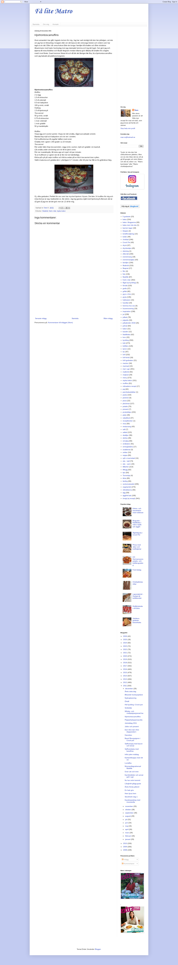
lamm (125, 349)
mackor (125, 363)
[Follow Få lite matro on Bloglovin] (130, 207)
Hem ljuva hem (130, 793)
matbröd (126, 372)
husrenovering (128, 308)
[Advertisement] (74, 297)
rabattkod (126, 418)
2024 (125, 643)
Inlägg (126, 859)
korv (124, 337)
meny (125, 378)
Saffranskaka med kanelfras (132, 750)
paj (124, 389)
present (125, 409)
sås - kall (126, 461)
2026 (125, 636)
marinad (126, 366)
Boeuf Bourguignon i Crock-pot (132, 739)
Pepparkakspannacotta (133, 720)
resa (124, 424)
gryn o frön (127, 294)
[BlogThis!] (62, 208)
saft (124, 429)
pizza (125, 401)
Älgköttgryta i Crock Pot (138, 534)
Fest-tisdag (137, 570)
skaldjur (126, 435)
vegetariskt (127, 487)
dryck (125, 245)
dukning (126, 251)
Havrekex (128, 735)
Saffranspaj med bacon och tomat (134, 745)
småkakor (126, 444)
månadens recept (129, 386)
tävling (125, 481)
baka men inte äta (129, 225)
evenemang (127, 257)
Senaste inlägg (40, 318)
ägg (124, 493)
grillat (125, 291)
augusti (128, 816)
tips (124, 472)
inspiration (127, 311)
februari (128, 836)
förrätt (125, 285)
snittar (125, 452)
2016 (125, 669)
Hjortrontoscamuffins (133, 717)
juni (126, 823)
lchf (124, 355)
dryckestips (127, 248)
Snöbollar (128, 708)
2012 (125, 682)
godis (125, 288)
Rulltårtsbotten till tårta (138, 607)
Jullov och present (132, 726)
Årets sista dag (130, 691)
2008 (125, 850)
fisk (124, 274)
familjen (126, 263)
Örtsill (127, 701)
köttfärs (125, 346)
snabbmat (126, 450)
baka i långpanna (129, 222)
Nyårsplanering (130, 698)
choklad (126, 239)
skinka (125, 438)
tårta (124, 478)
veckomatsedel (128, 484)
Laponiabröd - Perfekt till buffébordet (138, 596)
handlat (125, 303)
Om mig (46, 24)
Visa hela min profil (127, 128)
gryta (125, 297)
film (124, 271)
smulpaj (126, 441)
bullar (125, 237)
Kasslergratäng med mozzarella (132, 801)
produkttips (127, 412)
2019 (125, 659)
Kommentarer (128, 864)
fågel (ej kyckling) (129, 283)
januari (128, 839)
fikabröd (45, 211)
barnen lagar (127, 228)
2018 (125, 663)
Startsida (36, 24)
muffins (125, 383)
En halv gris (129, 790)
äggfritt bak (127, 495)
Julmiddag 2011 (131, 723)
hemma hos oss (129, 306)
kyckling (126, 340)
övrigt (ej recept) (129, 498)
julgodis (125, 320)
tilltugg (125, 470)
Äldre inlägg (108, 318)
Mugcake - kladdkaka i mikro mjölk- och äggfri (137, 524)
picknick (126, 398)
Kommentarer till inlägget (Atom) (60, 322)
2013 (125, 679)
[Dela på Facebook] (67, 208)
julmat (125, 326)
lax (124, 352)
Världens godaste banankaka (137, 620)
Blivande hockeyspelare (134, 695)
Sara (136, 110)
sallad (125, 432)
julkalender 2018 (129, 323)
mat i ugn (126, 369)
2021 (125, 653)
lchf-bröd (126, 357)
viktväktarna (127, 490)
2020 (125, 656)
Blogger (98, 949)
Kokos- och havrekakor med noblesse (138, 510)
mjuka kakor (61, 211)
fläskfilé (125, 277)
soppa (125, 455)
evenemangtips (128, 260)
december (129, 689)
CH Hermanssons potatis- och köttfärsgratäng (138, 561)
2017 (125, 666)
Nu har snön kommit (132, 780)
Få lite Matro (53, 11)
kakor (125, 329)
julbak (125, 317)
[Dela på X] (64, 208)
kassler (125, 332)
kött (124, 343)
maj (126, 826)
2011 (125, 686)
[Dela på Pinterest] (69, 208)
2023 (125, 646)
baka (124, 219)
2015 (125, 672)
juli (126, 819)
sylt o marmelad (129, 458)
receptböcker (128, 421)
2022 (125, 649)
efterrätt (126, 254)
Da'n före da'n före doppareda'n (132, 731)
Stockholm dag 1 (131, 797)
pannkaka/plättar (129, 392)
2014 (125, 676)
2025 (125, 639)
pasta (125, 395)
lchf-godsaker (128, 360)
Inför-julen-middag (132, 754)
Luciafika (128, 763)
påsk (124, 415)
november (129, 806)
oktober (128, 810)
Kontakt (55, 24)
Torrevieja (126, 475)
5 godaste (126, 216)
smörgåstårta (128, 447)
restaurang (127, 426)
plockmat (126, 403)
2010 (125, 843)
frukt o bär (52, 211)
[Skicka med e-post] (60, 208)
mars (127, 833)
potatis (125, 406)
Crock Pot (126, 242)
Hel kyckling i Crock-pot (134, 705)
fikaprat (125, 268)
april (127, 829)
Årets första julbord (132, 787)
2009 (125, 847)
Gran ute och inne (132, 772)
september (129, 813)
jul (123, 314)
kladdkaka (126, 334)
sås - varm (127, 464)
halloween (126, 300)
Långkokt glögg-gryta (133, 784)
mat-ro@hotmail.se (127, 137)
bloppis (125, 231)
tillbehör (126, 467)
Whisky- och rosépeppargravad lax (134, 712)
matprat (126, 375)
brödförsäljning (128, 234)
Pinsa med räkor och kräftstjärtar (137, 547)
